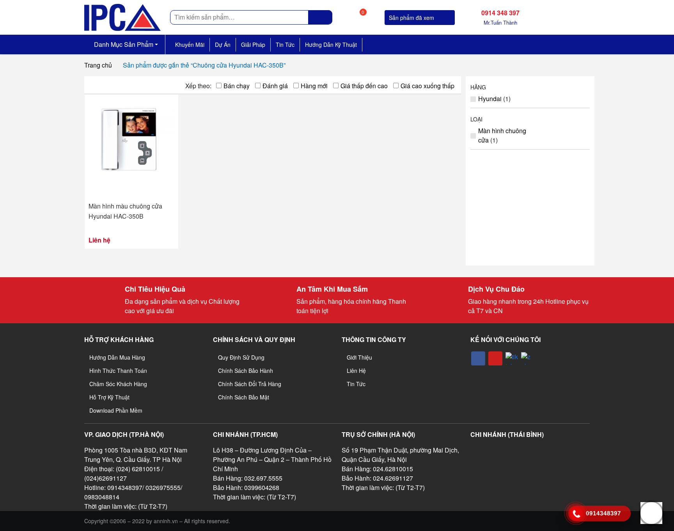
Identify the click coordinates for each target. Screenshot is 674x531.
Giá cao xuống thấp (427, 85)
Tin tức (285, 44)
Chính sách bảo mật (243, 397)
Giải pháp (253, 44)
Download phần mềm (115, 410)
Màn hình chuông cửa (502, 135)
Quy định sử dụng (241, 357)
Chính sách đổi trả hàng (249, 384)
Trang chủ (98, 65)
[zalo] (527, 358)
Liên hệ (356, 370)
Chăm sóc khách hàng (118, 384)
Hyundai (490, 98)
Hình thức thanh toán (118, 370)
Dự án (223, 44)
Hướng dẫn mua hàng (117, 357)
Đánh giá (275, 85)
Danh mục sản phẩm (122, 44)
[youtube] (495, 358)
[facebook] (478, 358)
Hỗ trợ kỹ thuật (109, 397)
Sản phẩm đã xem (412, 17)
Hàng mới (314, 85)
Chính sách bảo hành (245, 370)
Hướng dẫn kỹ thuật (331, 44)
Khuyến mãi (189, 44)
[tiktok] (512, 358)
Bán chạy (236, 85)
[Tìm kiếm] (320, 17)
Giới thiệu (359, 357)
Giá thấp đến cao (364, 85)
